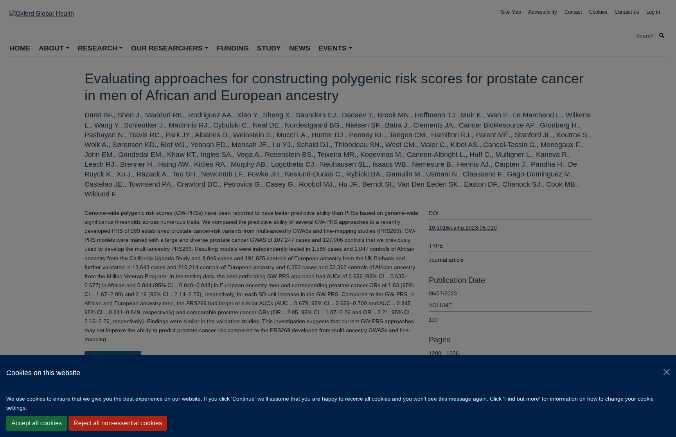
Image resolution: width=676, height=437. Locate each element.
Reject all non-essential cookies (118, 423)
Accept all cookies (36, 423)
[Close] (666, 372)
